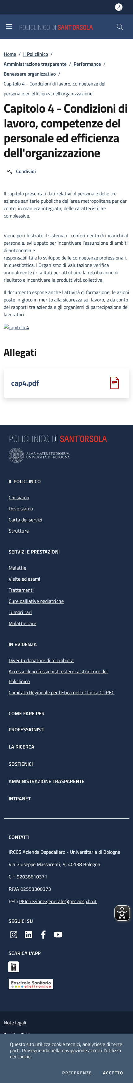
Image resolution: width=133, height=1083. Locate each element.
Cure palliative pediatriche (36, 601)
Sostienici (21, 764)
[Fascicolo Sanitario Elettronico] (31, 983)
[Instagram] (14, 934)
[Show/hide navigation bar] (9, 27)
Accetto (113, 1073)
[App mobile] (14, 966)
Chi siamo (19, 497)
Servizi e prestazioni (34, 551)
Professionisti (27, 729)
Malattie (17, 567)
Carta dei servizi (25, 519)
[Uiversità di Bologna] (66, 455)
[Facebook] (43, 934)
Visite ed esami (24, 579)
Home (10, 54)
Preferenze (77, 1073)
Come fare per (27, 713)
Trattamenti (21, 590)
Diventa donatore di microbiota (41, 660)
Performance (87, 64)
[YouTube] (58, 934)
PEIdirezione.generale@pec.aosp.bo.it (58, 901)
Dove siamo (21, 508)
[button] (120, 27)
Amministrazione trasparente (35, 64)
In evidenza (23, 644)
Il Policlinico (35, 54)
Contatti (20, 837)
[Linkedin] (28, 934)
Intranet (20, 798)
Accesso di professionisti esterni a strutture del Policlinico (58, 676)
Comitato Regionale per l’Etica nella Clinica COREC (61, 692)
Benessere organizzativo (30, 73)
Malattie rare (22, 623)
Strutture (19, 530)
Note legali (15, 1022)
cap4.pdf (25, 383)
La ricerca (21, 746)
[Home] (67, 26)
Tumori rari (20, 612)
